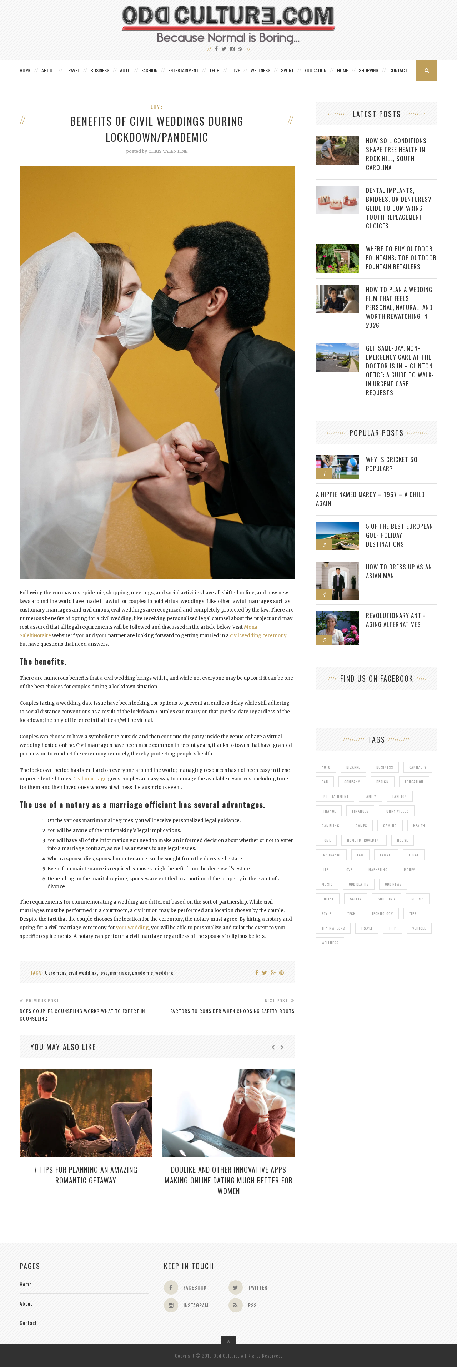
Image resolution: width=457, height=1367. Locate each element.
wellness (330, 942)
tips (413, 913)
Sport (287, 70)
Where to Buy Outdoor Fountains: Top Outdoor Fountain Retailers (401, 257)
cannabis (417, 767)
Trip (392, 928)
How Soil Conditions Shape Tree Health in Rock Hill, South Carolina (396, 154)
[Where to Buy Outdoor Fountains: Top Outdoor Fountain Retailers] (337, 248)
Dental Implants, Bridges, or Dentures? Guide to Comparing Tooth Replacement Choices (399, 208)
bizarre (353, 767)
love (103, 972)
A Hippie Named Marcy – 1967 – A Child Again (370, 499)
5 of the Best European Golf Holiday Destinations (399, 535)
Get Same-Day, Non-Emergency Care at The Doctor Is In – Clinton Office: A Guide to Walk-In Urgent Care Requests (400, 370)
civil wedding (83, 972)
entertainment (335, 796)
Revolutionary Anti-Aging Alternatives (396, 620)
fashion (399, 796)
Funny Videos (397, 811)
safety (356, 898)
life (325, 869)
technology (382, 913)
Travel (73, 70)
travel (367, 928)
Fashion (149, 70)
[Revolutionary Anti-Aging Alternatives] (337, 614)
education (414, 781)
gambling (331, 825)
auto (326, 767)
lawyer (386, 855)
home (326, 840)
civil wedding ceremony (258, 636)
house (402, 840)
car (325, 781)
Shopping (368, 70)
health (419, 825)
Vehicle (419, 928)
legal (414, 855)
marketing (378, 869)
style (326, 913)
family (370, 796)
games (361, 825)
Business (99, 70)
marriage (120, 972)
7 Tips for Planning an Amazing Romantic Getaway (85, 1175)
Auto (125, 70)
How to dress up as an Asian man (399, 571)
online (328, 898)
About (48, 70)
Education (315, 70)
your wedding (132, 928)
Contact (398, 70)
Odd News (393, 884)
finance (329, 811)
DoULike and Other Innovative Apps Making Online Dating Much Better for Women (229, 1180)
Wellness (260, 70)
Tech (214, 70)
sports (417, 898)
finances (360, 811)
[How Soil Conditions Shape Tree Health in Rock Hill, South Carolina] (337, 140)
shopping (386, 898)
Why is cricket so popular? (392, 464)
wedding (164, 972)
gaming (390, 825)
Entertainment (183, 70)
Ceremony (55, 972)
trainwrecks (333, 928)
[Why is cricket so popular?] (337, 458)
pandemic (142, 972)
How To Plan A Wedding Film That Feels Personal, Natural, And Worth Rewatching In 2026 (399, 307)
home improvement (364, 840)
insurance (331, 855)
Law (360, 855)
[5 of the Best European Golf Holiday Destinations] (337, 525)
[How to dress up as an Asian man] (337, 566)
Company (352, 781)
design (382, 781)
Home (25, 70)
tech (351, 913)
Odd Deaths (359, 884)
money (409, 869)
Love (235, 70)
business (384, 767)
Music (327, 884)
